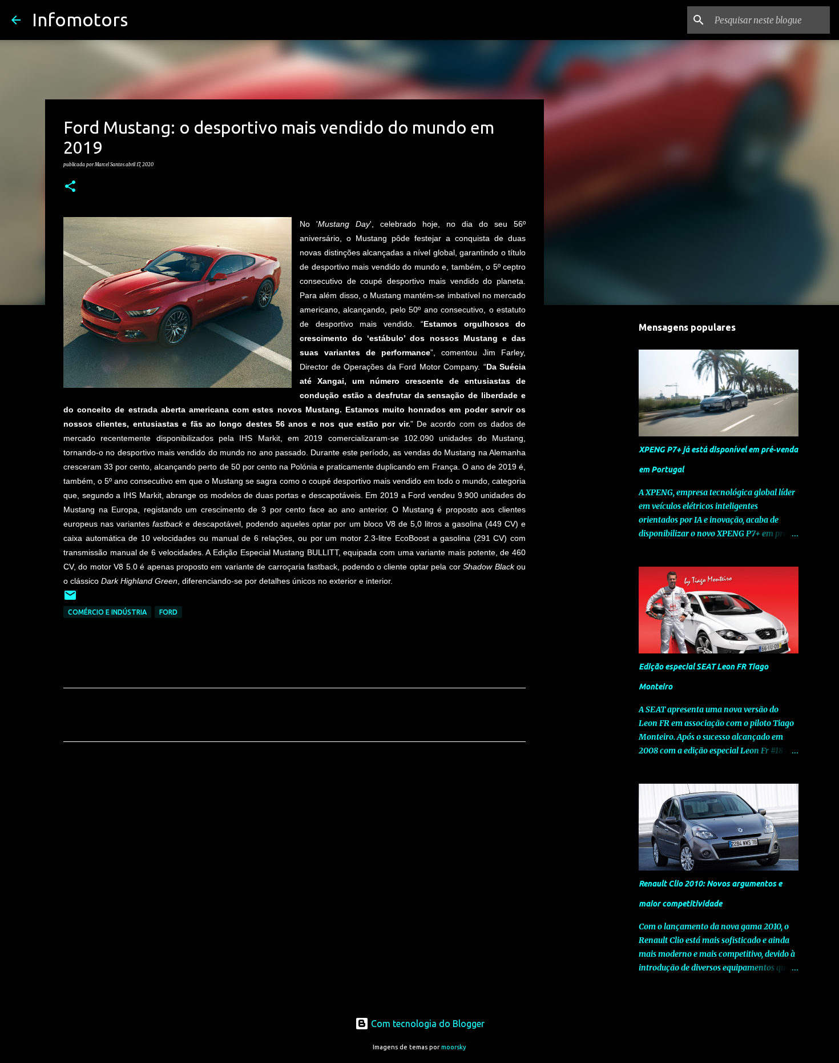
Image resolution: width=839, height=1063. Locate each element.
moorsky (453, 1047)
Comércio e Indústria (107, 612)
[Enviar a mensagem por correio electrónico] (70, 599)
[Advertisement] (294, 857)
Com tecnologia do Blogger (427, 1023)
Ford (168, 612)
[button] (70, 186)
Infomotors (80, 19)
